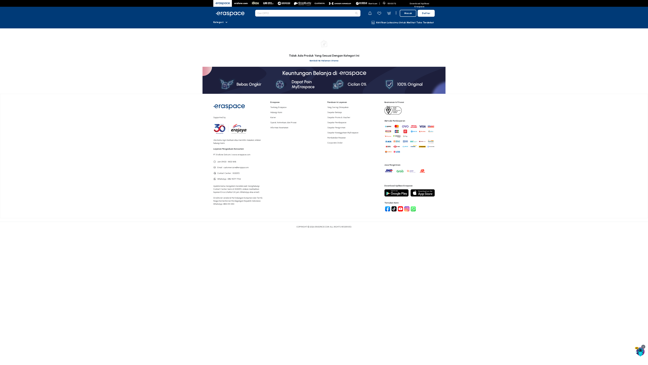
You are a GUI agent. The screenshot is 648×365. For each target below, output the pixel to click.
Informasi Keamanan (279, 127)
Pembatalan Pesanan (336, 138)
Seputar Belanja (334, 112)
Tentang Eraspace (278, 107)
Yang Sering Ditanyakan (337, 107)
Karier (273, 117)
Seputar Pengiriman (336, 127)
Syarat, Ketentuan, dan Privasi (283, 122)
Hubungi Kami (276, 112)
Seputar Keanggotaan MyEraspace (342, 132)
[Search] (356, 13)
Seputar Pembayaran (336, 122)
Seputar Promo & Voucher (338, 117)
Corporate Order (335, 143)
